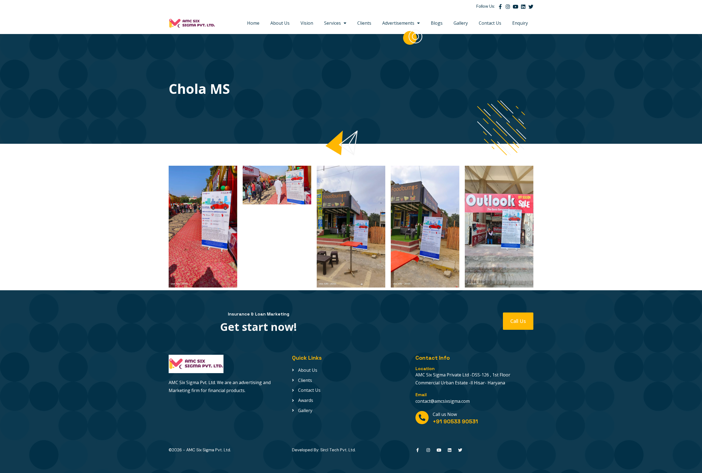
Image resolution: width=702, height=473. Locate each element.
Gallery (461, 23)
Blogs (437, 23)
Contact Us (490, 23)
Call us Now (445, 414)
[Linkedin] (523, 6)
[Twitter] (530, 6)
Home (253, 23)
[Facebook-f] (500, 6)
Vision (307, 23)
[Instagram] (507, 6)
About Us (280, 23)
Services (332, 23)
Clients (364, 23)
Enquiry (520, 23)
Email (421, 395)
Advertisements (398, 23)
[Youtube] (515, 6)
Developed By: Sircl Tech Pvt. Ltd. (324, 450)
